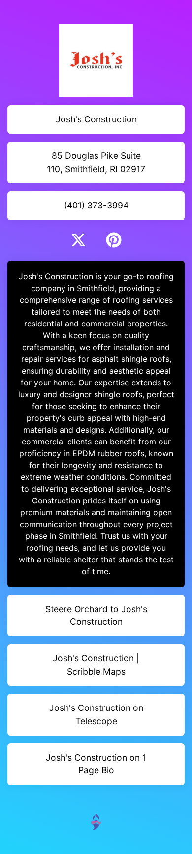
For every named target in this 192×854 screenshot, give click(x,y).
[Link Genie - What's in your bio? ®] (96, 821)
